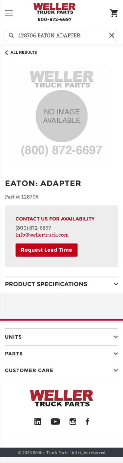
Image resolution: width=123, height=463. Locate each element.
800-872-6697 (55, 19)
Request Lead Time (46, 250)
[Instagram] (73, 422)
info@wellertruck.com (42, 235)
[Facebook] (87, 422)
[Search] (11, 35)
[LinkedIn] (37, 422)
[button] (61, 335)
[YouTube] (55, 422)
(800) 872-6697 (33, 228)
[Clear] (111, 35)
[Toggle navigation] (9, 13)
